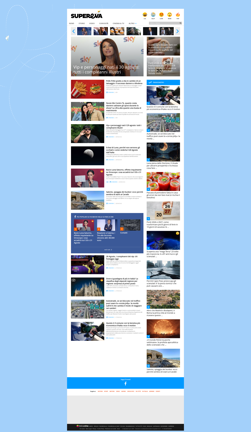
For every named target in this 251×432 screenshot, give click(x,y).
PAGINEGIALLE (103, 426)
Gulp (153, 18)
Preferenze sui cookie (110, 428)
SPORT (106, 391)
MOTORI (112, 391)
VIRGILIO (96, 426)
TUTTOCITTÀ (138, 426)
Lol (145, 18)
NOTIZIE (100, 391)
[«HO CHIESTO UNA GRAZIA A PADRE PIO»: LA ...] (84, 31)
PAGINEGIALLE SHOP (114, 426)
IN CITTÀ (138, 391)
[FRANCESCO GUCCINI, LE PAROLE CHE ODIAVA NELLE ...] (134, 31)
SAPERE (123, 391)
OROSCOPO (130, 391)
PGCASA (122, 426)
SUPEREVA (171, 426)
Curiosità (103, 23)
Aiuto (118, 428)
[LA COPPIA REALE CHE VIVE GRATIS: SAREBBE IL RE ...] (167, 31)
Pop (178, 18)
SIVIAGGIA (149, 426)
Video (92, 23)
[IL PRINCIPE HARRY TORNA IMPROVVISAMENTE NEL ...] (101, 31)
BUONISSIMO (164, 426)
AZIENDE (151, 391)
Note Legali (89, 428)
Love (161, 18)
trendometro (158, 82)
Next (177, 31)
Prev (73, 31)
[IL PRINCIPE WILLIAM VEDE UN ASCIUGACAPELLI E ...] (150, 31)
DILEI (144, 426)
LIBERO (91, 426)
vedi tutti (107, 249)
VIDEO (118, 391)
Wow (169, 18)
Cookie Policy (100, 428)
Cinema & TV (118, 23)
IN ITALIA (145, 391)
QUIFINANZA (156, 426)
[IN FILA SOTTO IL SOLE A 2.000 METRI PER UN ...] (117, 31)
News (71, 23)
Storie (82, 23)
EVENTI (158, 391)
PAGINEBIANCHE (130, 426)
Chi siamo (82, 428)
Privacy (94, 428)
